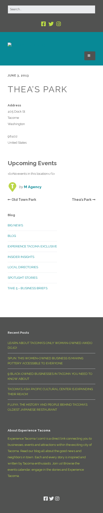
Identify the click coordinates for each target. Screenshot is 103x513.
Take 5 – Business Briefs (27, 288)
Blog (12, 236)
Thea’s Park (82, 200)
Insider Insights (21, 257)
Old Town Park (23, 200)
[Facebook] (44, 24)
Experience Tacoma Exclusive (32, 246)
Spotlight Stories (22, 277)
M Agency (32, 187)
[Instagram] (58, 24)
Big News (15, 225)
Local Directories (23, 267)
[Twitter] (51, 24)
